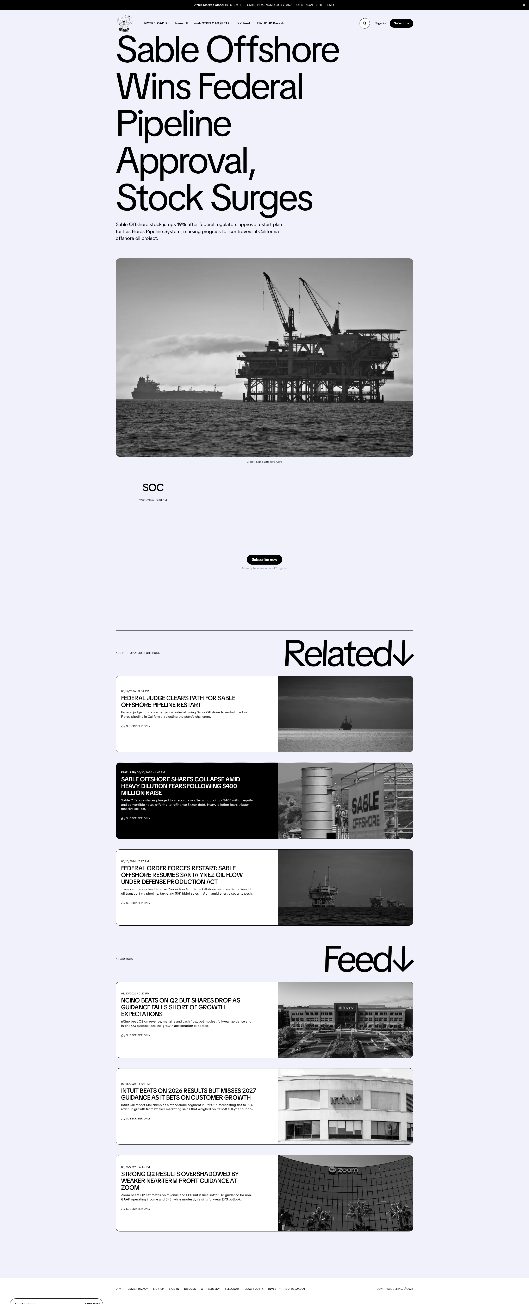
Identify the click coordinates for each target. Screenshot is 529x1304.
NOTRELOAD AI (156, 23)
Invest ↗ (181, 23)
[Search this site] (365, 23)
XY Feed (243, 23)
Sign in (380, 23)
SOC (153, 487)
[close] (524, 5)
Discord (190, 1289)
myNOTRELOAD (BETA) (212, 23)
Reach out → (253, 1289)
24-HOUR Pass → (270, 23)
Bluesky (214, 1289)
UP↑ (118, 1289)
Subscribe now (264, 559)
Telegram (232, 1289)
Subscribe (401, 23)
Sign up (158, 1289)
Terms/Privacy (137, 1289)
